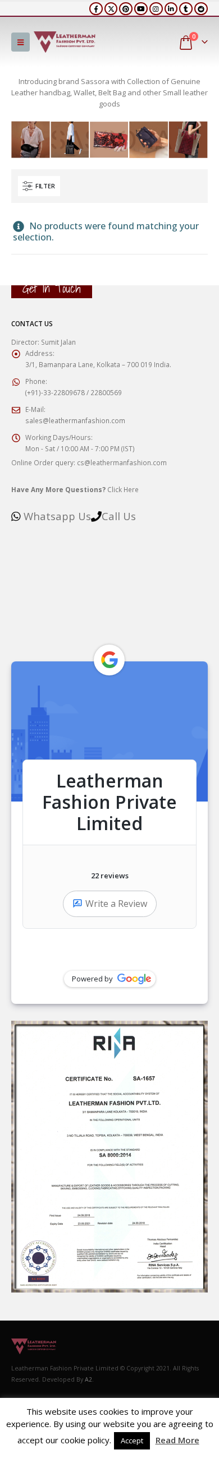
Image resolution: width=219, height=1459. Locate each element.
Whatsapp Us (57, 516)
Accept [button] (132, 1440)
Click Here (75, 489)
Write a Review (116, 903)
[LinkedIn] (171, 9)
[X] (111, 9)
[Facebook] (96, 9)
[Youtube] (141, 9)
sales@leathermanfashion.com (75, 420)
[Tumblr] (186, 9)
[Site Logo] (64, 42)
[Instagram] (156, 9)
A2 (88, 1379)
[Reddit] (201, 9)
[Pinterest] (126, 9)
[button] (20, 42)
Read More (177, 1440)
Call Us (119, 516)
